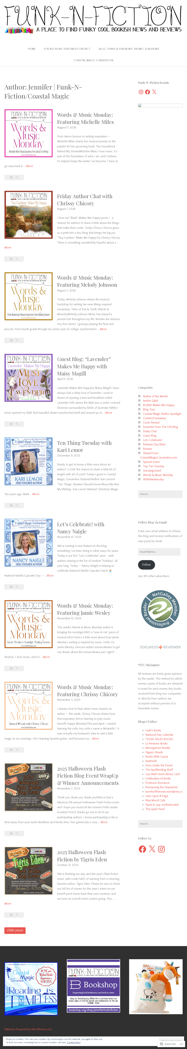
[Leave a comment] (12, 424)
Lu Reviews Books (156, 743)
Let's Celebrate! (152, 440)
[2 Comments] (12, 340)
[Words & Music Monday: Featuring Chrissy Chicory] (17, 750)
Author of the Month (155, 396)
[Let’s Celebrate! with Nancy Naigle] (17, 587)
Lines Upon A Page (156, 796)
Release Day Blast (154, 444)
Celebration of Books (158, 778)
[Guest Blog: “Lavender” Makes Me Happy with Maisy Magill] (17, 424)
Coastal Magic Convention (93, 60)
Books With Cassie (156, 756)
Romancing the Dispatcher (161, 787)
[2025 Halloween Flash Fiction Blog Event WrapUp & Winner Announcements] (17, 833)
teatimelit (151, 761)
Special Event (151, 462)
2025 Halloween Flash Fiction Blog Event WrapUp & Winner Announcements (88, 775)
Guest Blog (150, 435)
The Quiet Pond (155, 809)
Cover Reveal (151, 422)
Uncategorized (152, 470)
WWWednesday (153, 479)
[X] (154, 92)
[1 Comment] (12, 177)
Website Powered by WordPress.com (28, 1029)
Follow (146, 564)
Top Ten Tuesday (153, 466)
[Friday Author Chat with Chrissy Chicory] (17, 259)
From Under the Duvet (159, 765)
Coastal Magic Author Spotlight (162, 413)
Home (32, 49)
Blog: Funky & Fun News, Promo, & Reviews (129, 49)
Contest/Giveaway (154, 418)
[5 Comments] (12, 915)
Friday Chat (150, 431)
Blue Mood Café (155, 800)
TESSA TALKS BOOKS (159, 739)
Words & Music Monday (158, 475)
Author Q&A (150, 400)
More (29, 166)
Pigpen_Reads (154, 752)
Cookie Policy (74, 1042)
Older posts (15, 930)
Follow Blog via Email (152, 522)
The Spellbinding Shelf (159, 769)
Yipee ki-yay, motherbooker (162, 804)
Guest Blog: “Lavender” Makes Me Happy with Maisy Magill (84, 366)
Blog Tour (149, 409)
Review (147, 448)
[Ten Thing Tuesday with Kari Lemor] (17, 505)
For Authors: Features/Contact (67, 49)
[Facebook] (147, 92)
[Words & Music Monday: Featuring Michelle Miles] (17, 177)
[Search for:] (160, 494)
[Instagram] (141, 92)
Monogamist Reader (157, 748)
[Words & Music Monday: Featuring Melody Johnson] (17, 340)
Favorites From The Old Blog (160, 427)
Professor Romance (157, 783)
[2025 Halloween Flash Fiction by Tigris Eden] (17, 915)
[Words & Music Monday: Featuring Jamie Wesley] (17, 668)
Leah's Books (153, 730)
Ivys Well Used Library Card (162, 774)
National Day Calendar (159, 734)
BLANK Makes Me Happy (159, 405)
